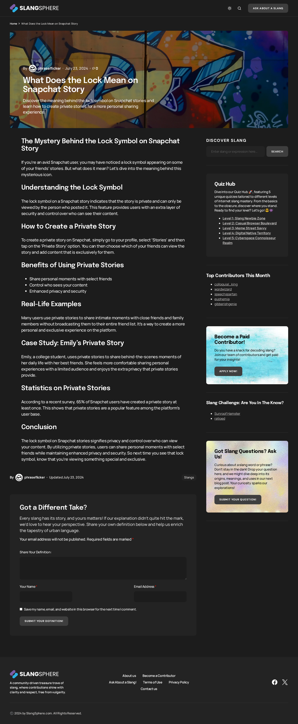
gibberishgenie (225, 304)
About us (129, 675)
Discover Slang (226, 140)
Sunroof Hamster (227, 413)
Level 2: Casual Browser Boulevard (250, 223)
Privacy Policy (179, 682)
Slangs (189, 477)
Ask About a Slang (268, 8)
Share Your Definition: (35, 552)
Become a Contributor (159, 675)
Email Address (145, 586)
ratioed (219, 418)
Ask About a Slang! (122, 682)
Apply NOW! (228, 371)
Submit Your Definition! (44, 621)
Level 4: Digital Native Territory (247, 233)
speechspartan (225, 294)
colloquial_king (226, 284)
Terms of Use (152, 682)
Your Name (28, 586)
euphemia (222, 299)
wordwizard (223, 289)
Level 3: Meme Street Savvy (244, 228)
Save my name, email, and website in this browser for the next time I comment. (80, 609)
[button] (229, 8)
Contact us (149, 688)
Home (13, 23)
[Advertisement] (247, 557)
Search (277, 151)
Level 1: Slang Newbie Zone (244, 218)
